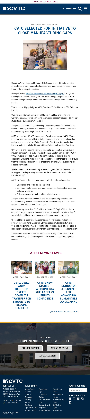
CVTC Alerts (57, 405)
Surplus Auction (30, 410)
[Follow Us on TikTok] (82, 399)
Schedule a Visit (47, 356)
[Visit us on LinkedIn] (70, 403)
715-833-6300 (8, 389)
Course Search (30, 389)
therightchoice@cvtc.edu (11, 391)
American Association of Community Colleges (45, 94)
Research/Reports (45, 410)
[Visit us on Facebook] (70, 399)
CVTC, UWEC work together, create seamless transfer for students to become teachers (21, 296)
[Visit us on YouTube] (74, 399)
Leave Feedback (11, 403)
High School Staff (31, 408)
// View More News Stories (64, 312)
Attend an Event (59, 348)
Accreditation (57, 389)
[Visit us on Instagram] (78, 399)
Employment (43, 389)
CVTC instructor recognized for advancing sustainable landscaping (68, 292)
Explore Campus (30, 348)
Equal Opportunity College (43, 394)
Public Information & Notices (58, 394)
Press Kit (17, 400)
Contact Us (7, 400)
